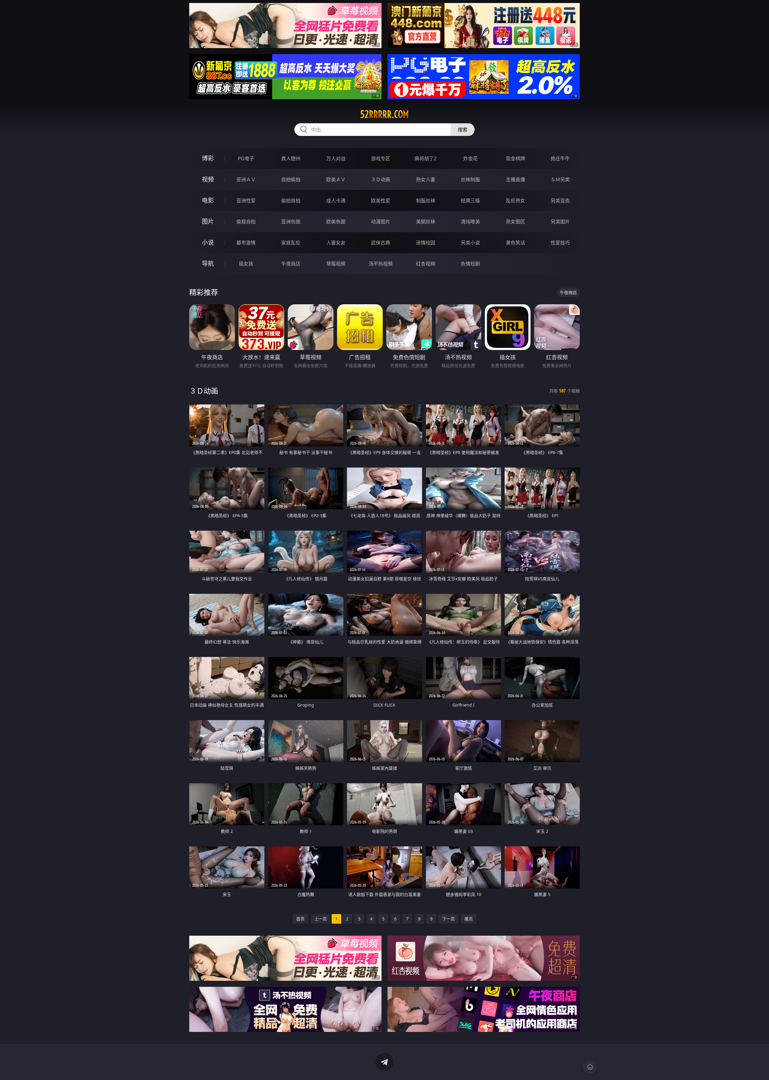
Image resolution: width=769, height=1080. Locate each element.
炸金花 (470, 158)
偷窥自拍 (246, 221)
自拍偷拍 (290, 179)
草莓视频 (335, 263)
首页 (300, 919)
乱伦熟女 (515, 200)
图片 (208, 221)
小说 (208, 242)
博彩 (208, 158)
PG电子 (246, 158)
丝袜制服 (470, 179)
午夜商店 (290, 263)
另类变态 (560, 200)
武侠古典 (380, 242)
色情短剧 (470, 263)
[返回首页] (590, 1067)
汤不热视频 (381, 263)
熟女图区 (515, 221)
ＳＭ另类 (560, 179)
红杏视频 (425, 263)
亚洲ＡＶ (246, 179)
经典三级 (470, 200)
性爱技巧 (560, 242)
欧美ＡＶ (335, 179)
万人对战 (335, 158)
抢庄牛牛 (560, 158)
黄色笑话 (515, 242)
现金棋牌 (515, 158)
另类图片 (560, 221)
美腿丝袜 (425, 221)
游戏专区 (380, 158)
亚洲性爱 (246, 200)
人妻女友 (335, 242)
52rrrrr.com (384, 114)
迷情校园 (425, 242)
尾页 (468, 919)
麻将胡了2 (425, 158)
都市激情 (246, 242)
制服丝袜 (425, 200)
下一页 (448, 919)
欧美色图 (335, 221)
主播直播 (515, 179)
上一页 (320, 919)
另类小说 (470, 242)
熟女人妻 (425, 179)
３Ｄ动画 (380, 179)
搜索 (462, 129)
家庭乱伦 (290, 242)
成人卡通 (335, 200)
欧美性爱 (380, 200)
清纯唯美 (470, 221)
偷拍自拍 (290, 200)
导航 (208, 263)
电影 (208, 200)
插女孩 (246, 263)
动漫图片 (380, 221)
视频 (208, 179)
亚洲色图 (290, 221)
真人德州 (290, 158)
